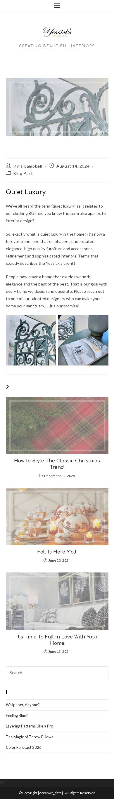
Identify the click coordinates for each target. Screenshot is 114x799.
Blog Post (23, 173)
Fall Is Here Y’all (57, 552)
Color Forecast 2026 (24, 747)
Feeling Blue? (17, 715)
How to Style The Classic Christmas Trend (57, 464)
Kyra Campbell (27, 165)
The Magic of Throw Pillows (30, 736)
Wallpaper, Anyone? (23, 704)
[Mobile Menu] (57, 5)
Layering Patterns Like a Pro (29, 726)
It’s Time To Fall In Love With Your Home (57, 640)
